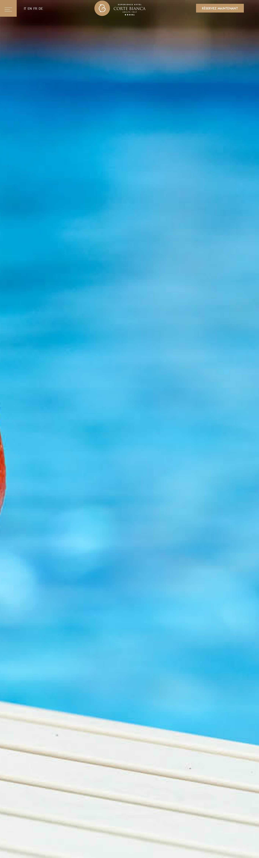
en (30, 8)
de (41, 8)
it (25, 8)
